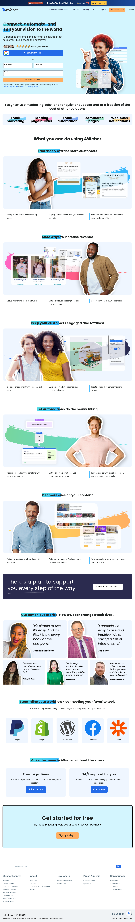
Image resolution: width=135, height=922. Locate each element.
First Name (8, 64)
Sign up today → (67, 835)
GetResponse (115, 883)
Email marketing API (64, 880)
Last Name (39, 64)
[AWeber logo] (8, 9)
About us (33, 880)
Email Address (9, 72)
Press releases (89, 880)
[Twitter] (116, 914)
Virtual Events (8, 883)
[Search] (118, 866)
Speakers (87, 883)
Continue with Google (33, 53)
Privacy (114, 918)
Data (120, 918)
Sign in (103, 9)
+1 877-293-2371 (20, 915)
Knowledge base (9, 889)
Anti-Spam (128, 918)
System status (8, 901)
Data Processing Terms (29, 87)
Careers (33, 883)
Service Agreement (11, 87)
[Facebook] (113, 914)
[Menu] (130, 9)
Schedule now (35, 789)
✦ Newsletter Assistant (58, 9)
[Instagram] (123, 914)
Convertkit (114, 886)
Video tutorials (8, 895)
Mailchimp (114, 880)
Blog (95, 9)
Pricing (86, 9)
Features (75, 9)
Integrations (61, 883)
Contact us (99, 789)
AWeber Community (10, 886)
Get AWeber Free (117, 9)
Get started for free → (108, 586)
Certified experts (9, 898)
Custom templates (10, 892)
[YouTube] (120, 914)
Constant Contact (116, 889)
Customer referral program (40, 886)
